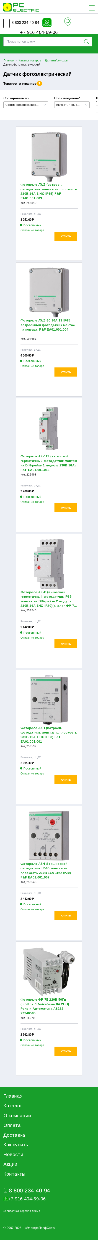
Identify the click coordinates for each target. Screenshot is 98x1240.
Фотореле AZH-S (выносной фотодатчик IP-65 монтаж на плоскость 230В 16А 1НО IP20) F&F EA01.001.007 (46, 870)
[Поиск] (87, 41)
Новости (13, 1154)
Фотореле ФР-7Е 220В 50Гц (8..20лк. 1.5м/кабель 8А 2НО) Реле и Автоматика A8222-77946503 (45, 1006)
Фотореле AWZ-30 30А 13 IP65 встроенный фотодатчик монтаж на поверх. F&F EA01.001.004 (48, 325)
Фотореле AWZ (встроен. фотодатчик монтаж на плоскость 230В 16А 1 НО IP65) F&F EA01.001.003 (49, 191)
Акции (10, 1164)
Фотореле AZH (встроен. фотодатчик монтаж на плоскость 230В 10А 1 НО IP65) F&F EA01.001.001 (49, 734)
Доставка (14, 1135)
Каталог (12, 1105)
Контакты (14, 1174)
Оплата (12, 1125)
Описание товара (32, 230)
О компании (17, 1115)
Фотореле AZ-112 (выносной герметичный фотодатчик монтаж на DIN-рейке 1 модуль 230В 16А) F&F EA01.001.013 (49, 463)
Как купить (15, 1144)
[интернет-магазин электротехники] (21, 7)
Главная (13, 1095)
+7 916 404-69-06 (38, 32)
